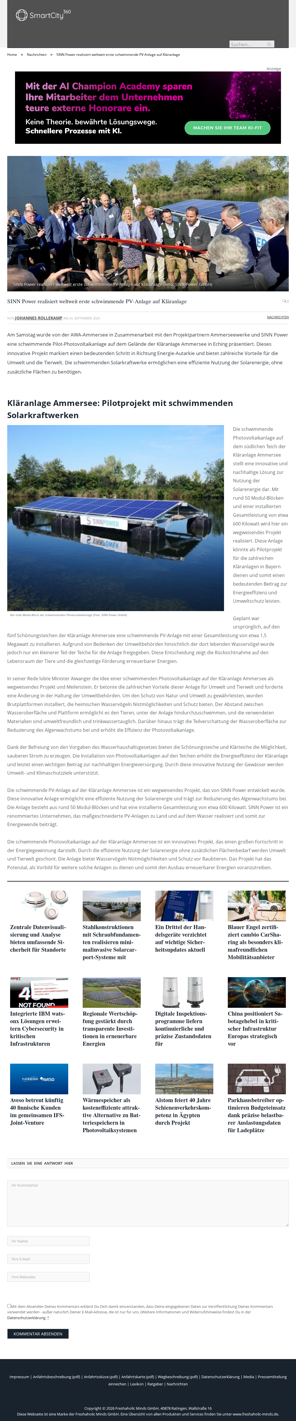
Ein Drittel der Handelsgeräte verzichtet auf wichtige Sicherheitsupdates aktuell (181, 938)
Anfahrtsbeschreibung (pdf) (56, 1376)
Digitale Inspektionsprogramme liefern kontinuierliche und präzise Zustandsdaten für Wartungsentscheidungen (183, 1028)
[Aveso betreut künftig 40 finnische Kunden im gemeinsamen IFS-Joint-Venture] (39, 1079)
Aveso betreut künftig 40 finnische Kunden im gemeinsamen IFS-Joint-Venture (37, 1111)
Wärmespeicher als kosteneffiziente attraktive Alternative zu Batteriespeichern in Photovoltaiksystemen (111, 1115)
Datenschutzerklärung (26, 1317)
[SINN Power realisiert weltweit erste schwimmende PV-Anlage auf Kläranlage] (148, 224)
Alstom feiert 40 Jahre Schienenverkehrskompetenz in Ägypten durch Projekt (183, 1111)
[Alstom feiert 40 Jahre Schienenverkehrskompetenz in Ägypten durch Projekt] (184, 1079)
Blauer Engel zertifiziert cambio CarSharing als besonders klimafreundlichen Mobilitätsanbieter (255, 942)
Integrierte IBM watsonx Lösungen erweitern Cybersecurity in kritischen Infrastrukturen (37, 1028)
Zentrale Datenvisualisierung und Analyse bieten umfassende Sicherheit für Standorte (38, 938)
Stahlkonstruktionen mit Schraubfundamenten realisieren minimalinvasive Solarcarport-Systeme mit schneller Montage (112, 942)
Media (248, 1376)
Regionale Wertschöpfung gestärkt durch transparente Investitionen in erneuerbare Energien (110, 1028)
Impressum (19, 1376)
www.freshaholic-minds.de (255, 1414)
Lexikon (137, 1384)
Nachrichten (278, 317)
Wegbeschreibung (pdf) (178, 1376)
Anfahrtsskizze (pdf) (101, 1376)
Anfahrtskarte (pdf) (137, 1376)
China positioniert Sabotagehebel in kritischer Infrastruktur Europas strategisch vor (255, 1028)
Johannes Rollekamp (38, 318)
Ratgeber (155, 1384)
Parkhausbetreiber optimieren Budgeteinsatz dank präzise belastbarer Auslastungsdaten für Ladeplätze (257, 1115)
